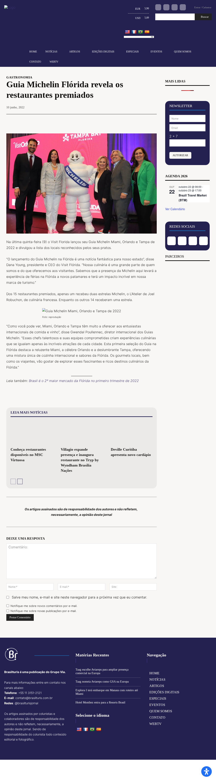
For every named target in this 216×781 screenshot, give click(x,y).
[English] (127, 32)
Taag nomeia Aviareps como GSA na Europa (102, 681)
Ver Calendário (175, 209)
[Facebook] (158, 7)
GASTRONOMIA (19, 77)
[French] (133, 32)
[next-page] (20, 481)
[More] (152, 120)
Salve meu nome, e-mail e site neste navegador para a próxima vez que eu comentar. (79, 597)
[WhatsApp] (142, 120)
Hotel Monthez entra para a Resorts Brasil (100, 702)
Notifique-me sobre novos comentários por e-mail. (44, 606)
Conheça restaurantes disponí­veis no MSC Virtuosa (28, 454)
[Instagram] (166, 7)
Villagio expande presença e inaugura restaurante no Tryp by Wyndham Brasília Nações (80, 460)
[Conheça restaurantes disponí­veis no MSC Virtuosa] (31, 432)
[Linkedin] (174, 7)
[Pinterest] (132, 120)
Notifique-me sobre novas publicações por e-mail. (43, 611)
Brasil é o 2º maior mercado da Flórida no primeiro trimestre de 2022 (84, 381)
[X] (123, 120)
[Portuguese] (140, 32)
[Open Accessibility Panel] (206, 771)
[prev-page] (13, 481)
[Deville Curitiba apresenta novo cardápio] (132, 432)
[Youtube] (183, 7)
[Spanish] (147, 32)
